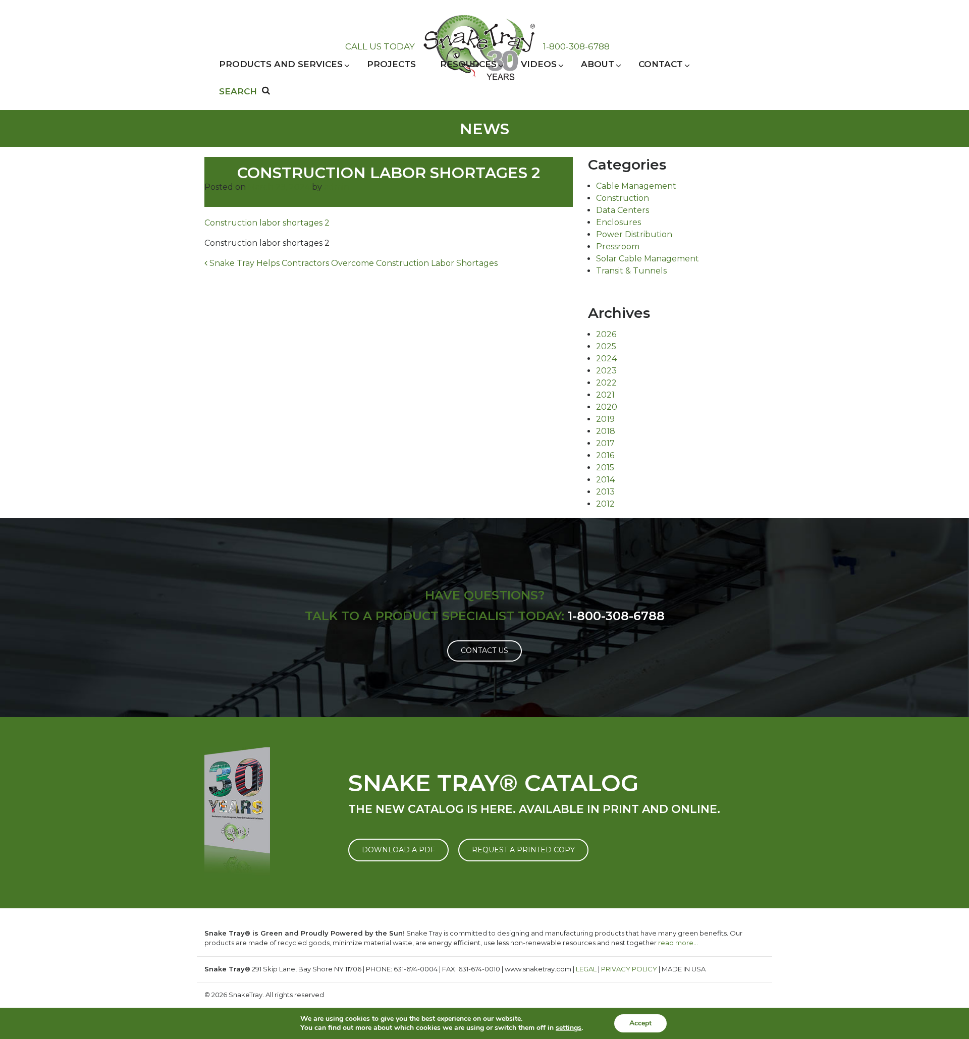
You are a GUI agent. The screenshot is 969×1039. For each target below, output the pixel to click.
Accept (640, 1023)
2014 (605, 479)
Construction (622, 198)
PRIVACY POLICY (629, 969)
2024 (606, 358)
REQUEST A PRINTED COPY (523, 849)
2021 (605, 395)
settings (568, 1027)
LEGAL (586, 969)
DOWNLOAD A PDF (398, 849)
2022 (606, 383)
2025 (606, 346)
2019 (605, 419)
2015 (605, 467)
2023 (606, 370)
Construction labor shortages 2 (267, 223)
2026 (606, 334)
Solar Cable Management (647, 258)
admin (336, 187)
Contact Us (484, 650)
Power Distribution (634, 234)
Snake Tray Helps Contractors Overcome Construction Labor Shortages (352, 263)
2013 (605, 492)
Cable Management (636, 186)
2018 (605, 431)
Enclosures (618, 222)
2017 (605, 443)
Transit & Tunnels (631, 271)
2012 (605, 504)
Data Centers (622, 210)
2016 (605, 455)
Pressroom (617, 246)
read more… (678, 943)
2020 (606, 407)
